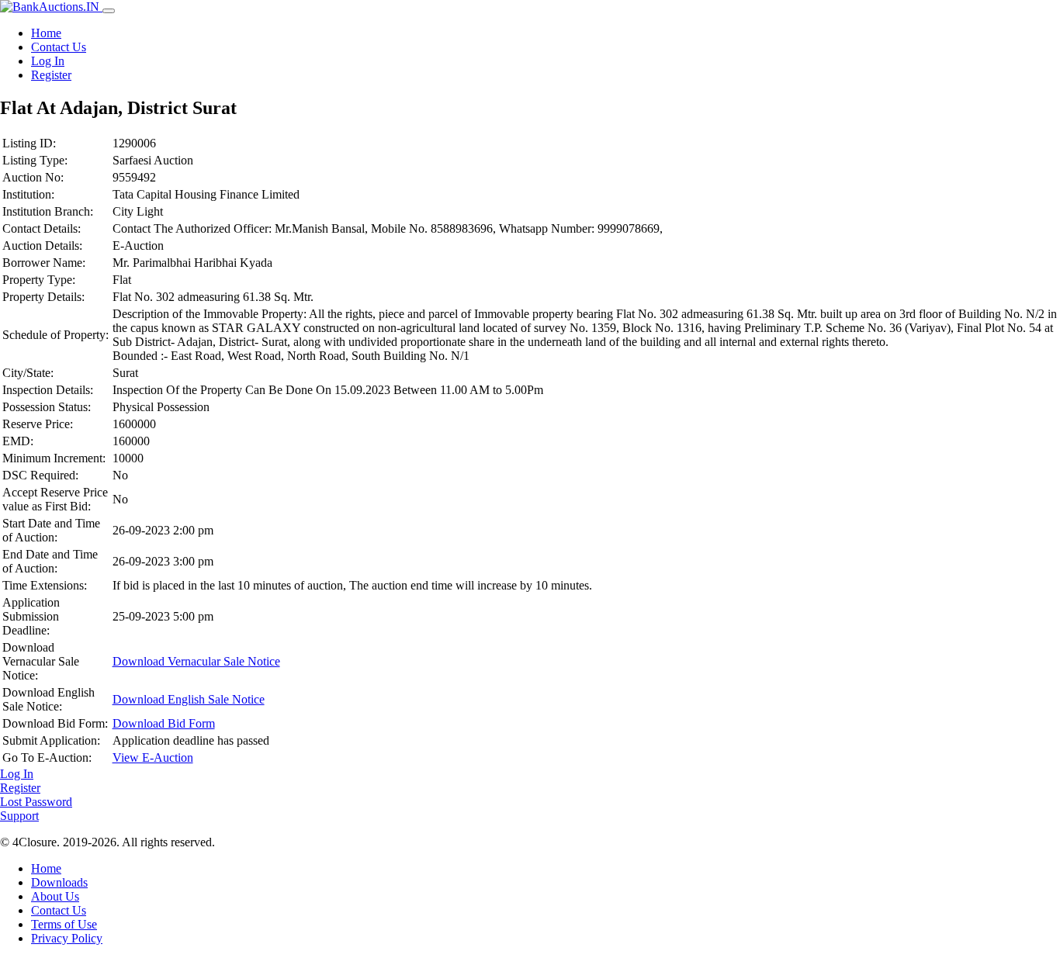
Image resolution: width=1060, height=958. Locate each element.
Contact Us (58, 47)
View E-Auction (153, 757)
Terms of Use (64, 924)
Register (51, 74)
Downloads (59, 882)
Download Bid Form (164, 723)
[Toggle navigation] (108, 11)
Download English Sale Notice (189, 699)
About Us (55, 896)
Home (46, 33)
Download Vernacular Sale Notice (196, 661)
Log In (47, 60)
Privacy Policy (66, 938)
